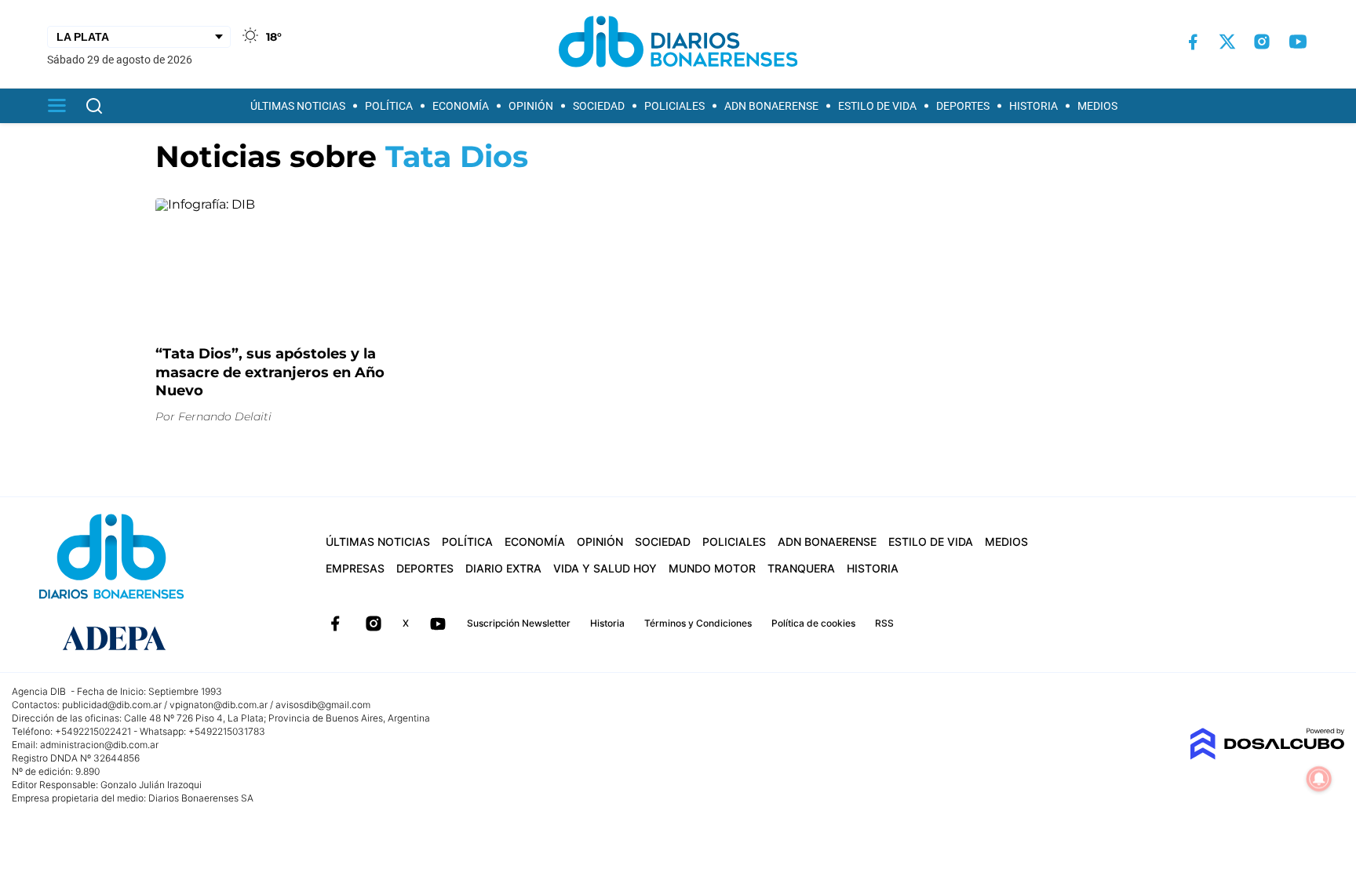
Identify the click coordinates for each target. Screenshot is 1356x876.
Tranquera (801, 568)
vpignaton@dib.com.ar (219, 705)
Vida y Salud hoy (605, 568)
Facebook (335, 623)
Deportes (963, 106)
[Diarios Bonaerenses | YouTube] (1298, 41)
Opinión (530, 106)
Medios (1097, 106)
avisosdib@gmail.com (322, 705)
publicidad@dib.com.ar (112, 705)
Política (389, 106)
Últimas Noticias (297, 106)
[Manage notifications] (1319, 778)
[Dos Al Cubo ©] (1267, 755)
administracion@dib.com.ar (99, 745)
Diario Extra (503, 568)
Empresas (355, 568)
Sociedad (599, 106)
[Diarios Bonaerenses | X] (1227, 41)
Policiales (674, 106)
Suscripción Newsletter (518, 623)
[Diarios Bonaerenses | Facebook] (1192, 42)
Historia (1033, 106)
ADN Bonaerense (771, 106)
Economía (460, 106)
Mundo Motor (712, 568)
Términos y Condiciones (698, 623)
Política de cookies (813, 623)
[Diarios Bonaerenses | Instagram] (1261, 41)
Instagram (373, 623)
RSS (884, 623)
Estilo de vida (877, 106)
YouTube (437, 623)
